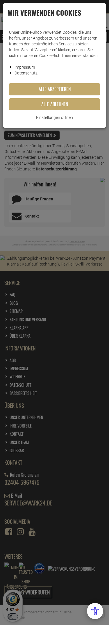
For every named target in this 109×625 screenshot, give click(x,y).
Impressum (25, 67)
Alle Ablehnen (54, 104)
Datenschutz (26, 73)
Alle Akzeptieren (55, 89)
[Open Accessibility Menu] (95, 611)
